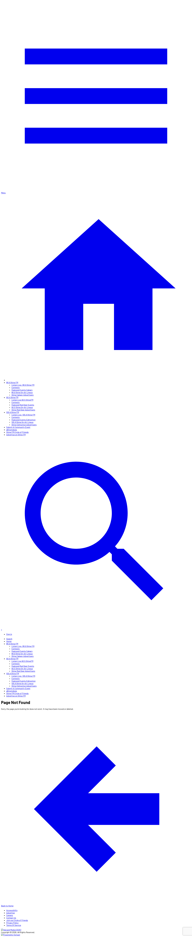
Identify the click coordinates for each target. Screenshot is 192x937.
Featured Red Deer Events (22, 405)
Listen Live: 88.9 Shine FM (22, 385)
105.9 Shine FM (12, 412)
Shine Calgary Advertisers (22, 395)
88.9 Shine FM (12, 382)
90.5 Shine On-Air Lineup (22, 407)
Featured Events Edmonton (23, 419)
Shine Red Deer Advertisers (23, 410)
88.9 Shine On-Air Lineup (22, 392)
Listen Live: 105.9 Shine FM (23, 414)
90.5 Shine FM (12, 397)
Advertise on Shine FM (16, 434)
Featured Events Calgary (22, 390)
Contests (15, 387)
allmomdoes (11, 429)
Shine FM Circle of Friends (17, 432)
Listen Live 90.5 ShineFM (22, 400)
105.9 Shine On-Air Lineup (22, 422)
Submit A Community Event (18, 427)
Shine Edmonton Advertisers (24, 424)
